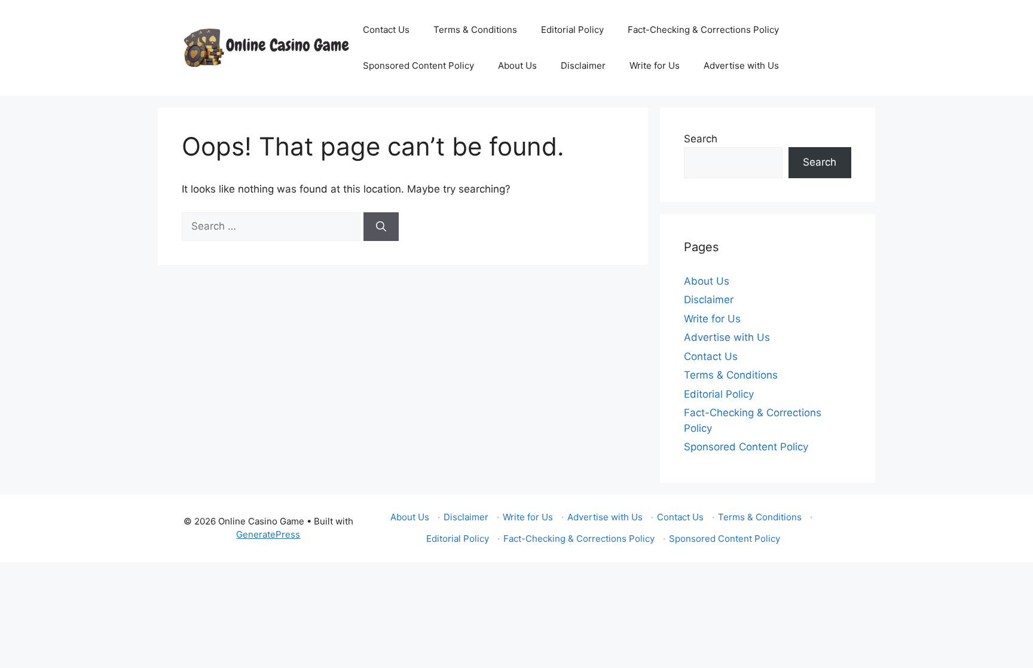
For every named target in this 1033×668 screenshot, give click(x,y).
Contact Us (386, 29)
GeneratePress (268, 534)
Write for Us (654, 65)
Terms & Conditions (475, 29)
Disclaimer (583, 65)
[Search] (381, 226)
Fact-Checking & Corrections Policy (703, 29)
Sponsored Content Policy (418, 65)
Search (700, 139)
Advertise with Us (741, 65)
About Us (517, 65)
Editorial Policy (572, 29)
